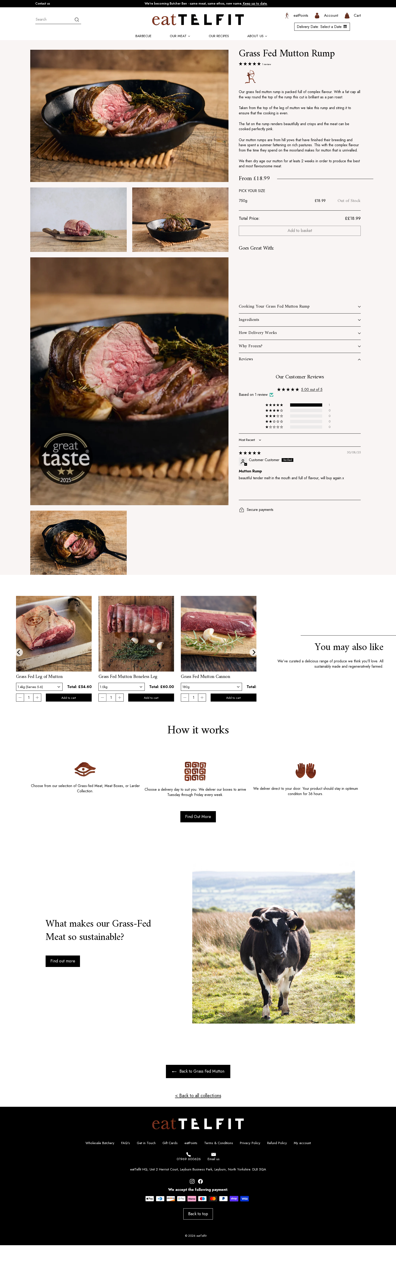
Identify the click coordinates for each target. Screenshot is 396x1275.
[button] (250, 63)
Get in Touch (146, 1143)
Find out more (62, 961)
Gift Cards (170, 1143)
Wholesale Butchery (99, 1143)
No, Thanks (359, 1257)
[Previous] (19, 652)
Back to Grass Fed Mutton (201, 1071)
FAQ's (125, 1143)
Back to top (198, 1214)
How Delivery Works (258, 333)
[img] (250, 453)
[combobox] (58, 19)
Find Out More (198, 817)
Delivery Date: (319, 26)
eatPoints (190, 1143)
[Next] (254, 652)
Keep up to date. (254, 3)
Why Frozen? (250, 346)
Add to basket (300, 231)
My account (302, 1143)
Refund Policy (277, 1143)
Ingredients (249, 320)
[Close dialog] (390, 1096)
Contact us (42, 3)
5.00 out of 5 (311, 389)
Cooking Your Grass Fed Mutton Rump (274, 306)
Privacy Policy (250, 1143)
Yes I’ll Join (359, 1236)
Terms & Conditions (218, 1143)
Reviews (246, 359)
